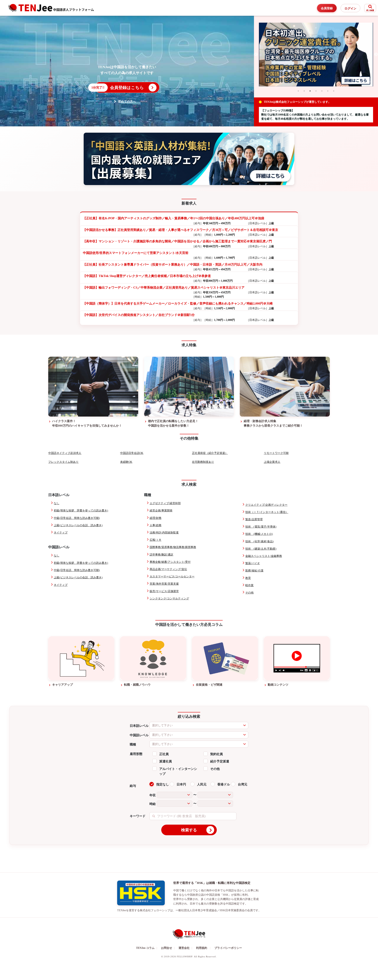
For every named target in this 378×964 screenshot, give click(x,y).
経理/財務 (155, 518)
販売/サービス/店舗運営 (164, 591)
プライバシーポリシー (228, 947)
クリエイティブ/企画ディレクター (266, 504)
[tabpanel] (316, 54)
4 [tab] (316, 91)
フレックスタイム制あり (63, 461)
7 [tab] (334, 91)
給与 (133, 785)
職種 (133, 744)
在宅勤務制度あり (203, 461)
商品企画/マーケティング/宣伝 (168, 569)
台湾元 (242, 784)
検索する (189, 830)
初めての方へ (127, 101)
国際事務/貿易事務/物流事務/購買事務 (173, 547)
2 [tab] (304, 91)
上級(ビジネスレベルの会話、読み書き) (78, 525)
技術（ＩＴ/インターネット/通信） (266, 512)
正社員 (164, 754)
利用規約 (201, 947)
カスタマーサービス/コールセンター (172, 576)
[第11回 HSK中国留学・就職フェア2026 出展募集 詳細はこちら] (189, 159)
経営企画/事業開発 (161, 510)
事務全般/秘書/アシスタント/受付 (170, 561)
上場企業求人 (272, 461)
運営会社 (185, 947)
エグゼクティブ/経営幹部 (165, 503)
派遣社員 (165, 761)
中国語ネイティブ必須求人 (64, 453)
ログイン (350, 8)
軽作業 (249, 585)
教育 (248, 578)
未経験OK (126, 461)
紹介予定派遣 (219, 761)
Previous (256, 54)
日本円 (181, 784)
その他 (249, 592)
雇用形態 (136, 754)
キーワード (137, 816)
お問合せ (168, 947)
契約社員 (216, 754)
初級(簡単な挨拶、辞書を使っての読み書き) (81, 510)
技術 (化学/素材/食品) (259, 541)
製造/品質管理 (254, 519)
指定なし (162, 784)
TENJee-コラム (146, 947)
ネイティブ (61, 532)
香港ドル (223, 784)
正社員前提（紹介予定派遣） (210, 453)
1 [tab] (298, 91)
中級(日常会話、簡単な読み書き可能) (77, 518)
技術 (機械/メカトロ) (259, 533)
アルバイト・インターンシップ (178, 771)
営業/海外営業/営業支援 (164, 583)
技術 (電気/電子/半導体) (260, 526)
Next (376, 54)
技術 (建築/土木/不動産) (260, 548)
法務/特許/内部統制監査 (164, 532)
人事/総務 (155, 525)
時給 (152, 804)
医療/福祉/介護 (254, 570)
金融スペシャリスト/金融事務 (263, 556)
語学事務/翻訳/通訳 (161, 554)
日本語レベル (139, 725)
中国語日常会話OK (131, 453)
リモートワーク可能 (276, 453)
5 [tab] (322, 91)
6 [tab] (328, 91)
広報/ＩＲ (155, 539)
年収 (152, 795)
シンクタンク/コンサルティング (169, 598)
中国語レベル (139, 735)
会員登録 (327, 8)
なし (56, 503)
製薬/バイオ (252, 563)
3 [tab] (310, 91)
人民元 (202, 784)
